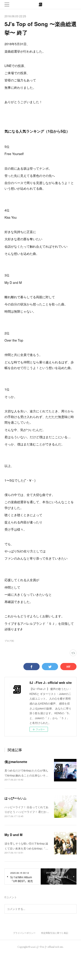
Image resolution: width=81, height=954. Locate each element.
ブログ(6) (9, 640)
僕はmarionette (15, 761)
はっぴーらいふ (15, 798)
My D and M (13, 834)
